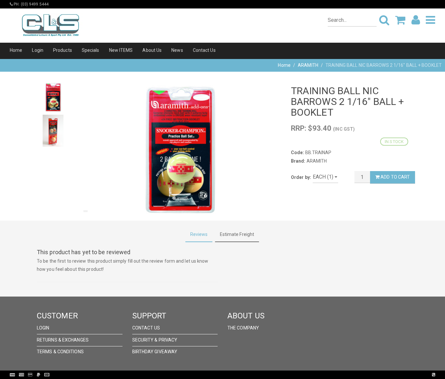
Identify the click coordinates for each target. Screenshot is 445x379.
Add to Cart (395, 177)
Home (16, 50)
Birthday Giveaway (155, 351)
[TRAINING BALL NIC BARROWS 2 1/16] (180, 150)
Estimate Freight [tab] (237, 234)
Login (37, 50)
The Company (243, 327)
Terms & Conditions (60, 351)
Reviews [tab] (199, 234)
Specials (90, 50)
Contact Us (204, 50)
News (177, 50)
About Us (152, 50)
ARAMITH (308, 65)
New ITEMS (121, 50)
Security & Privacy (155, 340)
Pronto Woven (236, 374)
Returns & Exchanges (63, 340)
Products (62, 50)
